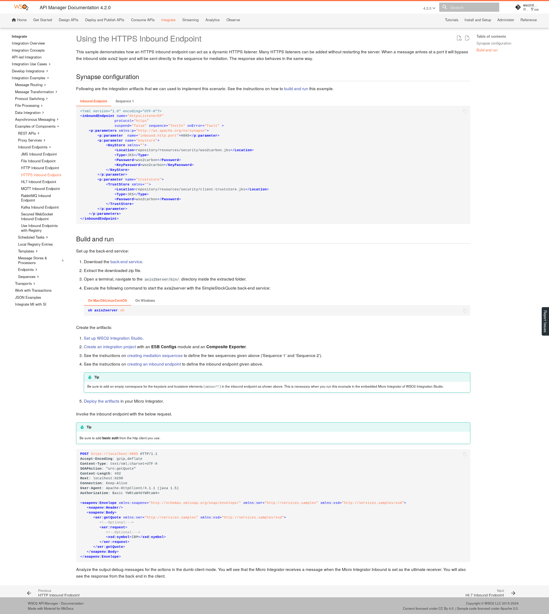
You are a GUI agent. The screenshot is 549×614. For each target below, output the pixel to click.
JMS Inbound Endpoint (39, 154)
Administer (505, 20)
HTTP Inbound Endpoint (40, 168)
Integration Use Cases (29, 64)
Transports (23, 283)
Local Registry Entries (35, 244)
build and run (296, 88)
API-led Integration (27, 57)
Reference (528, 20)
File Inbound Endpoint (38, 161)
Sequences (26, 276)
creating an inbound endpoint (154, 364)
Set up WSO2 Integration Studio (113, 338)
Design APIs (68, 20)
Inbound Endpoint (93, 101)
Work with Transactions (33, 290)
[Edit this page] (467, 38)
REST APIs (27, 133)
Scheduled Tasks (31, 237)
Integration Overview (28, 43)
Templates (26, 251)
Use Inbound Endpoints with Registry (39, 228)
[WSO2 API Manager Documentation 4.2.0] (21, 7)
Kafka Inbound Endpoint (40, 207)
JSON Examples (28, 297)
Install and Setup (478, 20)
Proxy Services (30, 140)
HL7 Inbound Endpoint (38, 181)
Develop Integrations (28, 71)
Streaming (190, 20)
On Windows (145, 300)
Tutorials (451, 20)
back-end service (126, 261)
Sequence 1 (125, 101)
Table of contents (491, 36)
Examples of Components (35, 126)
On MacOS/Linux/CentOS (107, 300)
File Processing (27, 105)
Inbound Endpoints (32, 147)
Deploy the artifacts (101, 401)
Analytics (212, 20)
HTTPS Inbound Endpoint (41, 174)
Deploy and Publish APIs (104, 20)
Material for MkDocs (59, 608)
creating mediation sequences (155, 355)
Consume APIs (143, 20)
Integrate (168, 20)
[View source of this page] (459, 38)
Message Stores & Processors (32, 260)
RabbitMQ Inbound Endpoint (36, 198)
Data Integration (28, 112)
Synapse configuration (494, 43)
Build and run (487, 50)
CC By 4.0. (446, 608)
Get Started (42, 20)
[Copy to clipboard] (465, 111)
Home (21, 20)
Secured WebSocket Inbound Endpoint (37, 216)
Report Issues (545, 321)
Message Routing (28, 84)
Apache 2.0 (509, 608)
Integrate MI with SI (30, 304)
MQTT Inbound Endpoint (40, 188)
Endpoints (26, 269)
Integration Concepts (28, 50)
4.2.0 (427, 8)
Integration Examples (28, 78)
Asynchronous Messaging (35, 119)
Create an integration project (110, 346)
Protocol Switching (29, 98)
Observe (233, 20)
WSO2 (489, 603)
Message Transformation (34, 91)
